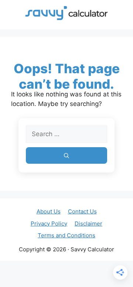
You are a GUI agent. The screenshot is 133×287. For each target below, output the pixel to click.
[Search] (66, 155)
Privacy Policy (49, 223)
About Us (49, 211)
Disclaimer (88, 223)
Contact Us (82, 211)
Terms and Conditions (66, 235)
